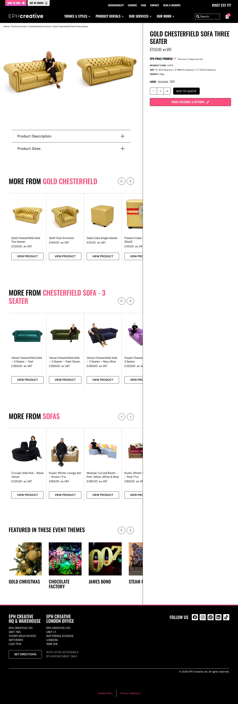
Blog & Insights (171, 5)
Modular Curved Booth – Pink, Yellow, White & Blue (103, 474)
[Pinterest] (211, 617)
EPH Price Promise (161, 59)
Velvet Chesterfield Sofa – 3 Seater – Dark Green (64, 359)
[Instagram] (203, 617)
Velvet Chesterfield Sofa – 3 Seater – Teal (26, 359)
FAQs (143, 5)
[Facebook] (195, 617)
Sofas (51, 416)
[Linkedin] (218, 617)
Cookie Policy (105, 693)
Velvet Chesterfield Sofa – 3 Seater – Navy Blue (102, 359)
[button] (121, 181)
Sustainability (116, 5)
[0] (226, 16)
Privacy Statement (130, 693)
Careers (132, 5)
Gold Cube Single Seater (102, 238)
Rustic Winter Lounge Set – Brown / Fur (65, 474)
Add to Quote (186, 91)
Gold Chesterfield (70, 181)
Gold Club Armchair (61, 238)
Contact (154, 5)
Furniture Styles (18, 26)
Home (6, 26)
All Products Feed (195, 632)
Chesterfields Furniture (39, 26)
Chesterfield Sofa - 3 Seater (57, 296)
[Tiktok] (226, 617)
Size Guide (163, 81)
